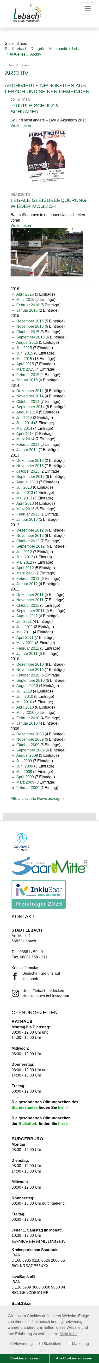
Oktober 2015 (27, 332)
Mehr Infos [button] (68, 1334)
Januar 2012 (27, 584)
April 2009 (25, 777)
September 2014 (30, 407)
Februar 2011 (27, 648)
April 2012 (25, 568)
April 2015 (25, 364)
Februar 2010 (27, 718)
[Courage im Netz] (22, 842)
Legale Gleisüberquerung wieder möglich (48, 203)
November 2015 (30, 326)
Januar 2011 (26, 654)
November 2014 (30, 396)
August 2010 (27, 686)
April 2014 (25, 434)
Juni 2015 (24, 353)
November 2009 (30, 739)
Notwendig (23, 1344)
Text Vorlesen (18, 65)
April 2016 (25, 294)
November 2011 (29, 600)
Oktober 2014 (27, 402)
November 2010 (30, 670)
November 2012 (30, 535)
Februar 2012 (27, 579)
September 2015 (30, 337)
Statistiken (52, 1344)
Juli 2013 (24, 487)
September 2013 (30, 477)
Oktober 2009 (27, 745)
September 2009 (30, 750)
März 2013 (25, 509)
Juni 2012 (24, 557)
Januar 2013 (27, 519)
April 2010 (25, 707)
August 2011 (27, 616)
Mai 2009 (24, 772)
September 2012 (30, 546)
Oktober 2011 (27, 605)
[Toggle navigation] (87, 8)
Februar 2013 (27, 514)
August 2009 (27, 755)
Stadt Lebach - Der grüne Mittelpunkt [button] (36, 49)
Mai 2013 (24, 498)
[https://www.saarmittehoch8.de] (49, 866)
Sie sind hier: (16, 43)
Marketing (80, 1344)
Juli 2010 (24, 691)
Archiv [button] (35, 54)
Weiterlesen (21, 126)
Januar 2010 (27, 723)
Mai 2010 (24, 702)
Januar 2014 (27, 450)
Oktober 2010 (27, 675)
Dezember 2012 (30, 530)
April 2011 (25, 638)
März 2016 (25, 300)
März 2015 (25, 369)
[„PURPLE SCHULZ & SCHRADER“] (47, 155)
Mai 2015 (24, 359)
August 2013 (27, 482)
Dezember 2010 (30, 664)
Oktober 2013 (27, 471)
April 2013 (25, 503)
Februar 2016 (27, 305)
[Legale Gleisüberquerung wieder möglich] (47, 252)
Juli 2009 (24, 761)
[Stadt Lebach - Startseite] (27, 12)
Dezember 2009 (30, 734)
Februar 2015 (27, 375)
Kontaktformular (25, 968)
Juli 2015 (24, 348)
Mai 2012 (24, 562)
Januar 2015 (27, 380)
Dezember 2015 (30, 321)
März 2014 (25, 439)
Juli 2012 (24, 552)
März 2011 (25, 643)
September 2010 (30, 680)
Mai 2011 (24, 632)
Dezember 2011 (29, 595)
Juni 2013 (24, 493)
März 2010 (25, 712)
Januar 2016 (27, 310)
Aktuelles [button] (17, 54)
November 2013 (30, 466)
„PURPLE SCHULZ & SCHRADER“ (35, 108)
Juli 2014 (24, 418)
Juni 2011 (24, 627)
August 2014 (27, 412)
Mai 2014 (24, 428)
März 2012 (25, 573)
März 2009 (25, 782)
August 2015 (27, 342)
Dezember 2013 (30, 460)
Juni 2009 (24, 766)
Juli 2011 (24, 621)
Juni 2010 (24, 696)
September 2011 (30, 611)
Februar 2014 (27, 444)
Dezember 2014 (30, 391)
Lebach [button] (78, 49)
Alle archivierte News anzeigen (37, 798)
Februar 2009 (27, 788)
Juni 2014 (24, 423)
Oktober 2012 (27, 541)
